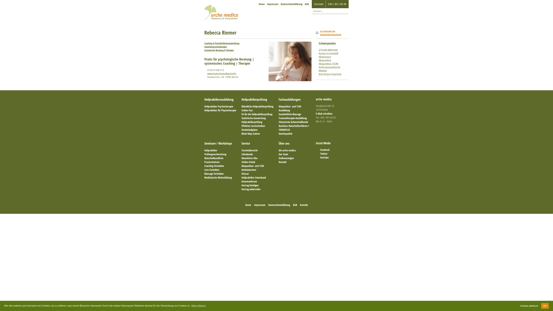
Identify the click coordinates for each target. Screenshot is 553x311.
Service (246, 143)
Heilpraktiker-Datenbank (254, 177)
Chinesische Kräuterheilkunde (293, 122)
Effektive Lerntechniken (253, 126)
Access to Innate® (328, 53)
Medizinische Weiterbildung (218, 177)
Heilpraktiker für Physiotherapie (220, 110)
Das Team (283, 154)
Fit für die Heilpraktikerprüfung (257, 114)
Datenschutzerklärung (291, 4)
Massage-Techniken (214, 173)
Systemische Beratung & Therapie (219, 50)
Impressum (272, 4)
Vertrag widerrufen (251, 189)
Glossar (245, 173)
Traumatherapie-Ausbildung (293, 118)
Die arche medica (287, 150)
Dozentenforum (249, 181)
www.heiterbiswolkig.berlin (221, 73)
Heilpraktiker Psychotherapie (218, 106)
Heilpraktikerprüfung (254, 99)
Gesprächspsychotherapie (215, 46)
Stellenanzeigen (286, 158)
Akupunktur (325, 60)
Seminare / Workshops (218, 143)
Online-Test (247, 110)
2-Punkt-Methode (328, 49)
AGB (307, 4)
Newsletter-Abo (249, 158)
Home (262, 4)
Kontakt (283, 162)
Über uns (284, 143)
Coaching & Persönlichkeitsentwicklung (221, 43)
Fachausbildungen (290, 99)
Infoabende (247, 154)
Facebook (324, 149)
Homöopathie (285, 133)
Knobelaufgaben (250, 129)
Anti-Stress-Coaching (330, 74)
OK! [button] (545, 306)
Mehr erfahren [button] (198, 306)
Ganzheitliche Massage (290, 114)
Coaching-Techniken (214, 166)
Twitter (323, 153)
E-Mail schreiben (324, 113)
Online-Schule (248, 162)
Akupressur (325, 56)
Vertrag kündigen (250, 185)
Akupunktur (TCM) (328, 63)
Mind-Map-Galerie (251, 133)
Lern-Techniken (211, 169)
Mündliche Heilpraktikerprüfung (257, 106)
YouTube (324, 157)
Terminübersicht (250, 150)
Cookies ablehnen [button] (529, 306)
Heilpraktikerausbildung (218, 99)
